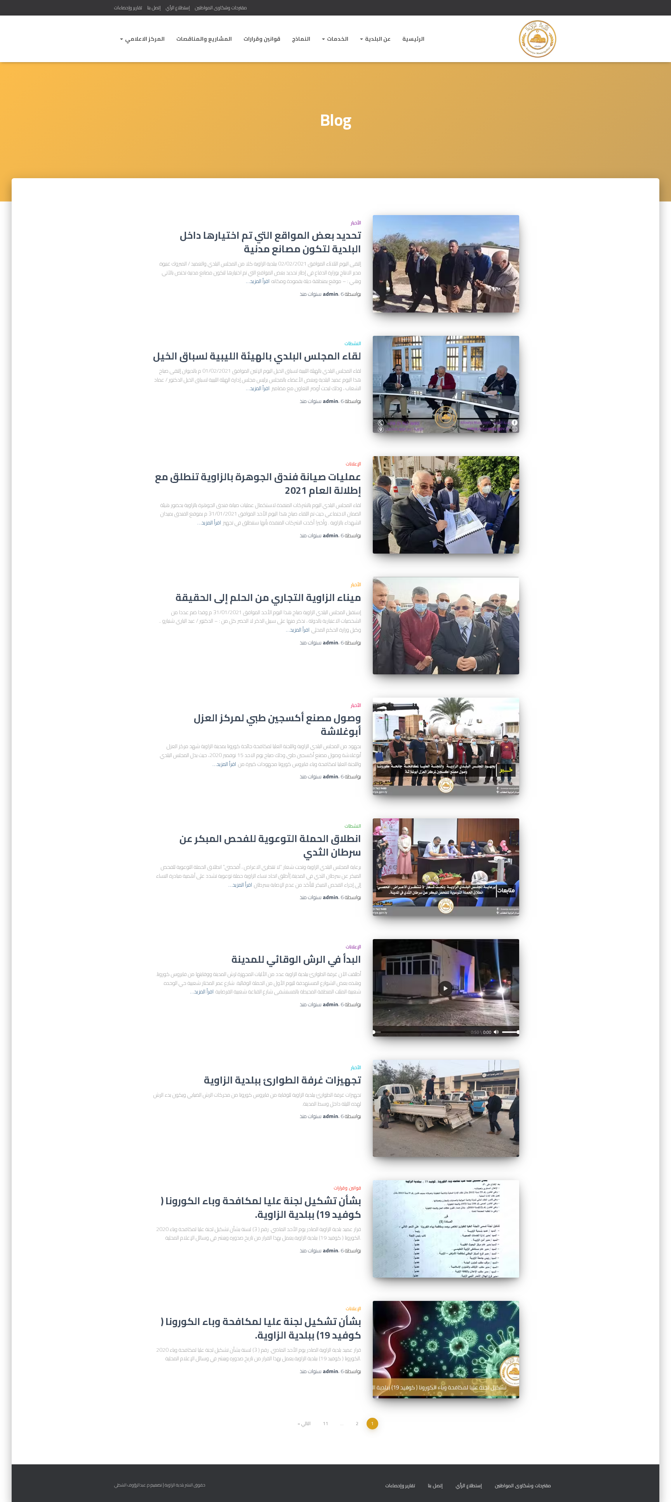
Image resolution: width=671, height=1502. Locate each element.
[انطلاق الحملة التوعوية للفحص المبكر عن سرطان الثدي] (446, 867)
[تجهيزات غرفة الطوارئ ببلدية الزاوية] (446, 1108)
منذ (322, 294)
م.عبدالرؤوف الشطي (132, 1485)
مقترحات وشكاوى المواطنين (221, 7)
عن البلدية (377, 39)
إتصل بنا (154, 7)
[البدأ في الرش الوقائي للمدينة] (446, 988)
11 (325, 1423)
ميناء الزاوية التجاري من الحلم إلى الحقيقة (268, 597)
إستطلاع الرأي (178, 7)
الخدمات (337, 39)
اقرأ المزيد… (257, 281)
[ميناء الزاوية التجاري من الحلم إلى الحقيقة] (446, 625)
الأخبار (356, 222)
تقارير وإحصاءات (128, 7)
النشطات (352, 343)
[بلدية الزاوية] (538, 38)
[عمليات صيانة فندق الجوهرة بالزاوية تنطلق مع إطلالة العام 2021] (446, 505)
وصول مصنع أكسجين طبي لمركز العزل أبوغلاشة (277, 724)
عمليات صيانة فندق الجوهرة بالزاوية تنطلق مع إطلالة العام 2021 (258, 483)
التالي (306, 1423)
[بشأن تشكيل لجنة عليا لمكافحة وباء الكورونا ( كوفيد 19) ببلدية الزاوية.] (446, 1229)
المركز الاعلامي (144, 39)
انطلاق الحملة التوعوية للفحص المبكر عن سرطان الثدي (270, 845)
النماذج (301, 39)
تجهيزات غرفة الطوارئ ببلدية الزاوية (282, 1080)
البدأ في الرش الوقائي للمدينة (296, 959)
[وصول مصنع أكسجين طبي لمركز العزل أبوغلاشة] (446, 746)
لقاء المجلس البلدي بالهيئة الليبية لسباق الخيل (257, 356)
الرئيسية (413, 39)
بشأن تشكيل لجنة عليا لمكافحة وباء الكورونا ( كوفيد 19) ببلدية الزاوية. (261, 1207)
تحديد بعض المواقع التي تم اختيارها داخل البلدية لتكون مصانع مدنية (270, 242)
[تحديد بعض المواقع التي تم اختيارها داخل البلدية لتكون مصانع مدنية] (446, 264)
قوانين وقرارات (261, 39)
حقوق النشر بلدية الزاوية (185, 1485)
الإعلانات (353, 463)
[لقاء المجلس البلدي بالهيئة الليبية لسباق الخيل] (446, 384)
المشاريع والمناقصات (204, 39)
